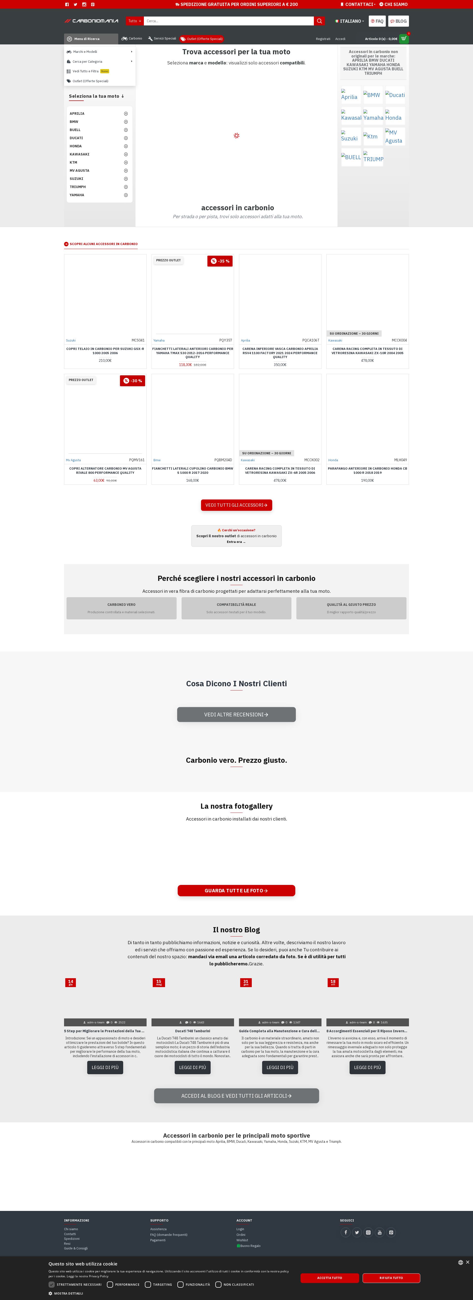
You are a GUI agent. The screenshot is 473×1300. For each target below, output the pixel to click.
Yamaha (159, 340)
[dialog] (236, 1278)
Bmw (157, 460)
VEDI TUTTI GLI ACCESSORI (234, 505)
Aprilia (245, 340)
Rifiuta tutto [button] (391, 1278)
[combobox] (460, 1262)
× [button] (467, 1262)
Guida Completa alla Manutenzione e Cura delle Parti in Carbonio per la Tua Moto (280, 1031)
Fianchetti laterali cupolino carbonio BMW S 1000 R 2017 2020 (192, 471)
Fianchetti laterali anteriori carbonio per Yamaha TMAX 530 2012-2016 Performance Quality (192, 353)
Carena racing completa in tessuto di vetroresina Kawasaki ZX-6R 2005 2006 (280, 471)
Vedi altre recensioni (234, 714)
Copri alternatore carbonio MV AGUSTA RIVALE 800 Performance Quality (105, 471)
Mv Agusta (73, 460)
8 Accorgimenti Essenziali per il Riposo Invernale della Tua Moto (367, 1031)
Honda (333, 460)
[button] (170, 1293)
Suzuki (71, 340)
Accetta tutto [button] (329, 1278)
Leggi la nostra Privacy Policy (87, 1276)
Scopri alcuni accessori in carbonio (104, 244)
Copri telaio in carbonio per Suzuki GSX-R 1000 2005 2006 (105, 351)
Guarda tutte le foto (234, 890)
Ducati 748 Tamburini (192, 1031)
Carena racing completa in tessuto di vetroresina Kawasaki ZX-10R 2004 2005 (368, 351)
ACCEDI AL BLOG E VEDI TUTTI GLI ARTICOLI (234, 1095)
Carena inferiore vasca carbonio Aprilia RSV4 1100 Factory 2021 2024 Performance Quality (280, 353)
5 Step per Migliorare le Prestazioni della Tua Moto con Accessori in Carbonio (105, 1031)
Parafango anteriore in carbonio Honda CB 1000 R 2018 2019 (367, 471)
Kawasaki (335, 340)
